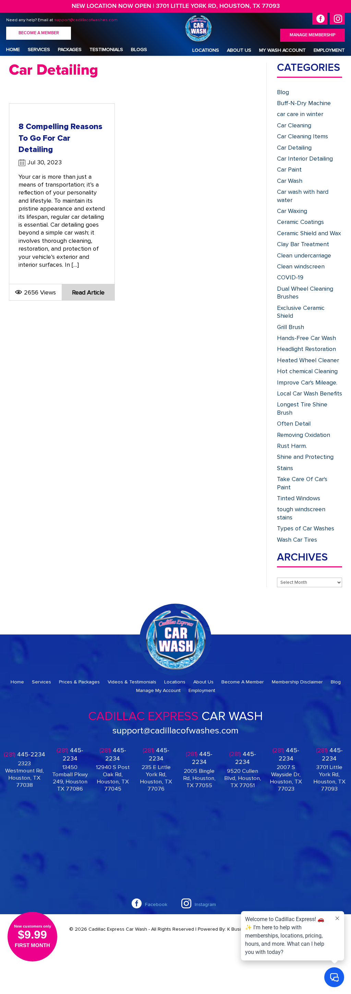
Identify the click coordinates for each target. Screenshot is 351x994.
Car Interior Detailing (305, 158)
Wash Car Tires (297, 539)
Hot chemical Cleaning (307, 371)
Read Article (88, 292)
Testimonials (106, 49)
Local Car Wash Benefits (309, 393)
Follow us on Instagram (337, 19)
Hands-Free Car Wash (306, 338)
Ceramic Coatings (300, 222)
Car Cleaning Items (302, 136)
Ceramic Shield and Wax (309, 233)
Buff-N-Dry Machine (304, 103)
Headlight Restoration (306, 349)
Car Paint (289, 169)
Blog (283, 92)
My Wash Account (282, 50)
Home (13, 49)
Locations (205, 50)
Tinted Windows (298, 498)
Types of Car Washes (305, 528)
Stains (285, 468)
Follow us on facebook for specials (319, 19)
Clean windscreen (301, 266)
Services (39, 49)
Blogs (139, 49)
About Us (239, 50)
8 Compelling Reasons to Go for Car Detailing (60, 138)
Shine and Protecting (305, 457)
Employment (329, 50)
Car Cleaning (294, 125)
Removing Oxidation (303, 435)
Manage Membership (313, 35)
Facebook (156, 904)
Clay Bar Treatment (303, 244)
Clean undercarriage (304, 255)
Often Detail (294, 423)
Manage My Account (158, 690)
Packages (70, 49)
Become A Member (242, 682)
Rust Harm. (292, 446)
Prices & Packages (79, 682)
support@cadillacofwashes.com (86, 20)
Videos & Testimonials (132, 682)
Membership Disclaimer (297, 682)
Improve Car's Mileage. (307, 382)
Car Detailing (294, 147)
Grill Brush (290, 327)
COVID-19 (290, 277)
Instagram (205, 904)
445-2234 (24, 754)
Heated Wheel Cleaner (308, 360)
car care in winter (300, 114)
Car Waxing (292, 211)
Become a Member (39, 33)
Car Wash (289, 181)
